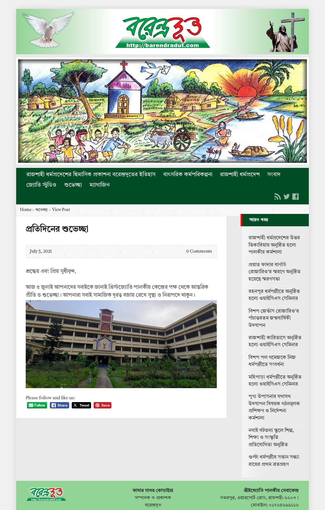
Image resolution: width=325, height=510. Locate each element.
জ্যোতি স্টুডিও (41, 185)
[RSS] (278, 196)
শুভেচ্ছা (73, 185)
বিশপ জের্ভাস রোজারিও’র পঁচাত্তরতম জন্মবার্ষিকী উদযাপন (274, 318)
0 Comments (181, 251)
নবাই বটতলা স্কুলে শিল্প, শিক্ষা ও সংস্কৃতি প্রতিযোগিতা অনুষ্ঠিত (271, 437)
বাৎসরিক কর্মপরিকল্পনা (187, 174)
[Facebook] (295, 196)
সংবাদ (274, 174)
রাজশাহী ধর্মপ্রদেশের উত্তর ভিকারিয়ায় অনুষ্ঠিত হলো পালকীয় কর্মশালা (274, 245)
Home (25, 210)
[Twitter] (286, 196)
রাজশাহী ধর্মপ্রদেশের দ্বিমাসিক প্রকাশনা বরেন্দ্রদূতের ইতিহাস (91, 174)
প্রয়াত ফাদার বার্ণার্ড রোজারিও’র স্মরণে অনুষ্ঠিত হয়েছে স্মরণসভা (275, 272)
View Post (61, 210)
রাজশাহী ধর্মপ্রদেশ (240, 174)
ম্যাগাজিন (99, 185)
